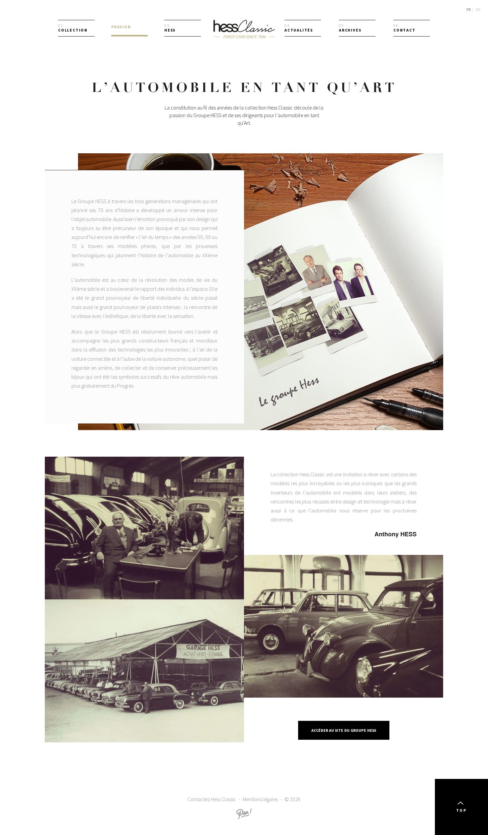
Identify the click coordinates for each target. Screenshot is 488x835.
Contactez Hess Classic (212, 799)
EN (478, 9)
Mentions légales (260, 799)
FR (468, 9)
